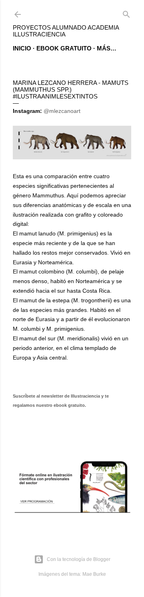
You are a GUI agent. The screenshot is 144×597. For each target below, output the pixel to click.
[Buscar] (126, 12)
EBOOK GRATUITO (64, 48)
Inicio (22, 48)
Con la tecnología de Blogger (78, 559)
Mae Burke (94, 574)
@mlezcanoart (62, 111)
